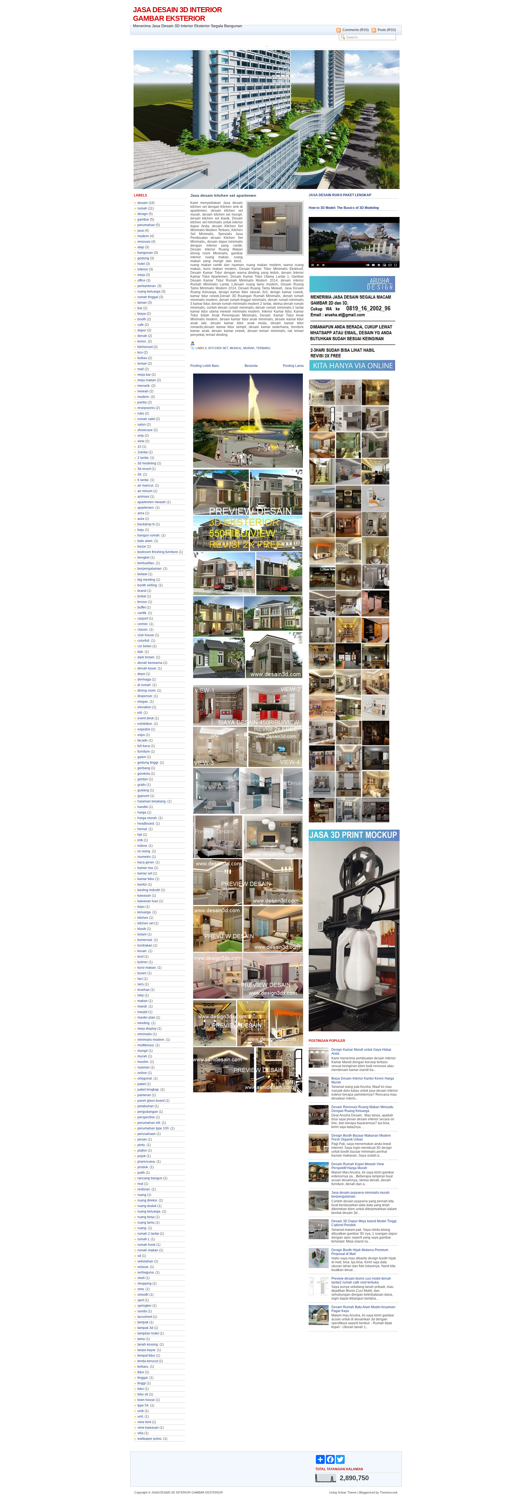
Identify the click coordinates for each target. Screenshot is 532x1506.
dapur (141, 330)
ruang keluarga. (149, 1211)
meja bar (144, 375)
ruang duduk (147, 1206)
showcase (145, 430)
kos (140, 352)
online (142, 1073)
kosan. (142, 951)
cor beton (144, 646)
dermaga (144, 679)
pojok (141, 1156)
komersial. (145, 940)
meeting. (143, 1023)
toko (140, 1389)
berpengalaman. (149, 569)
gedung (143, 258)
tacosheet (144, 1317)
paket (141, 1084)
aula (140, 519)
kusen (142, 973)
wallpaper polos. (149, 1439)
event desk (145, 718)
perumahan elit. (149, 1123)
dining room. (146, 690)
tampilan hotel (148, 1333)
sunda (142, 1311)
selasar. (143, 1267)
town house (146, 1400)
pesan (142, 1139)
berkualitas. (146, 563)
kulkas (142, 358)
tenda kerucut (147, 1361)
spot (140, 1300)
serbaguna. (146, 1272)
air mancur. (145, 485)
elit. (140, 713)
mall (140, 369)
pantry (142, 402)
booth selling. (147, 585)
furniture (143, 751)
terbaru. (143, 1367)
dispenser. (145, 696)
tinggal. (143, 1378)
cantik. (142, 613)
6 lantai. (143, 480)
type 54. (143, 1405)
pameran (144, 1095)
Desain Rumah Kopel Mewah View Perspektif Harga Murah (357, 1166)
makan (142, 1001)
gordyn (142, 779)
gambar (143, 219)
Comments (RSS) (355, 30)
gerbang (143, 768)
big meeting (146, 580)
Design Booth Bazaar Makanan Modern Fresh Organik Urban (361, 1137)
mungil (142, 1051)
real (140, 1184)
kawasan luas (147, 901)
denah (142, 336)
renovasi (143, 242)
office (141, 280)
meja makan (146, 380)
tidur (140, 1372)
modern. (143, 397)
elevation (144, 707)
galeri (141, 757)
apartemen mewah (151, 502)
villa (140, 1433)
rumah (142, 208)
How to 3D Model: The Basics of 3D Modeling (344, 208)
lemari (142, 363)
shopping (144, 1283)
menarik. (143, 386)
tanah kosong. (148, 1344)
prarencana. (146, 1162)
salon (141, 424)
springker (144, 1306)
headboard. (146, 823)
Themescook (389, 1492)
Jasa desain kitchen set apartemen (223, 195)
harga (141, 812)
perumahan (146, 225)
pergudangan (147, 1112)
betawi (142, 574)
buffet (141, 607)
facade (142, 740)
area (140, 513)
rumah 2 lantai (148, 1234)
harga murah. (147, 818)
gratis (141, 785)
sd (139, 1256)
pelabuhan (145, 1106)
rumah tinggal (147, 297)
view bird (144, 1422)
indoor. (142, 846)
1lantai (142, 452)
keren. (142, 341)
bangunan (145, 253)
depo (141, 674)
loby (140, 995)
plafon (142, 1150)
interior (142, 269)
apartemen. (146, 508)
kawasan (144, 896)
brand (141, 591)
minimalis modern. (151, 1040)
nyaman (143, 1067)
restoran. (144, 1189)
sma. (141, 1289)
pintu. (141, 1145)
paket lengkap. (148, 1089)
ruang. (142, 1228)
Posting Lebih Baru (204, 366)
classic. (143, 629)
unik (140, 1411)
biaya (141, 314)
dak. (140, 652)
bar (139, 308)
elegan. (143, 702)
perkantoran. (147, 286)
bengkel (143, 557)
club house (145, 635)
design (142, 214)
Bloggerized (367, 1492)
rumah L (143, 1239)
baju (140, 530)
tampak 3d (145, 1328)
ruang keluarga (148, 291)
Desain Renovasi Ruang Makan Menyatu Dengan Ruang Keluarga (362, 1109)
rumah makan (147, 1250)
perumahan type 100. (153, 1128)
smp (140, 436)
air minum (144, 491)
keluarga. (144, 912)
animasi (143, 496)
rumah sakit (146, 419)
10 (139, 447)
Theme (352, 1492)
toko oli (142, 1394)
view (140, 441)
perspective (146, 1117)
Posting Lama (293, 366)
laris (140, 984)
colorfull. (143, 641)
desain (142, 203)
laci (140, 979)
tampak (143, 1322)
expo (141, 735)
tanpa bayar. (146, 1350)
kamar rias (145, 868)
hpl (139, 835)
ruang (141, 1195)
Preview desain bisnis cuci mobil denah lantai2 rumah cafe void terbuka (361, 1280)
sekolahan (145, 1261)
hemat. (142, 829)
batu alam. (145, 541)
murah (142, 1056)
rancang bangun (149, 1178)
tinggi (141, 1383)
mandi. (142, 1006)
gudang (143, 790)
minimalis (144, 1034)
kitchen (142, 918)
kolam (142, 934)
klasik (141, 929)
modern (143, 236)
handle (142, 807)
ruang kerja (146, 1217)
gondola (143, 774)
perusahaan (146, 1134)
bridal (141, 596)
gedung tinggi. (148, 762)
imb (140, 840)
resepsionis (146, 408)
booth (141, 319)
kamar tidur (145, 879)
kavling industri (148, 890)
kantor (142, 884)
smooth (143, 1295)
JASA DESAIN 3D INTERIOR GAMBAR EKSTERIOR (177, 14)
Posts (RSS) (387, 30)
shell (141, 1278)
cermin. (143, 624)
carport (142, 618)
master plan (146, 1017)
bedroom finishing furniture (157, 552)
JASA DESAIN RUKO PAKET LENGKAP (340, 195)
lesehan (143, 990)
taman (142, 303)
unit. (140, 1416)
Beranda (251, 366)
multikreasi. (146, 1045)
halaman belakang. (152, 801)
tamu (141, 1339)
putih (141, 1173)
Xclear (342, 1492)
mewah (143, 391)
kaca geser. (146, 862)
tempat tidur (146, 1355)
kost (140, 956)
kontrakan (144, 945)
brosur (142, 602)
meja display (147, 1029)
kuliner (142, 962)
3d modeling (146, 463)
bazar (141, 546)
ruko (140, 413)
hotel (141, 264)
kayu (141, 907)
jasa (140, 230)
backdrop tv (146, 524)
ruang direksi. (147, 1200)
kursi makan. (147, 968)
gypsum (143, 796)
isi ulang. (144, 851)
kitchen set (145, 923)
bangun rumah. (148, 535)
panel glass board (151, 1101)
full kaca (143, 746)
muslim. (143, 1062)
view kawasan (148, 1428)
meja (141, 275)
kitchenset (145, 347)
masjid (142, 1012)
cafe (140, 325)
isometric (144, 857)
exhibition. (145, 724)
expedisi (143, 729)
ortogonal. (145, 1078)
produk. (143, 1167)
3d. (139, 474)
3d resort (144, 469)
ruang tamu (146, 1222)
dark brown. (146, 657)
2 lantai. (143, 458)
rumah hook (146, 1245)
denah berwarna (149, 663)
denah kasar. (147, 668)
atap (140, 247)
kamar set (144, 873)
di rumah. (144, 685)
